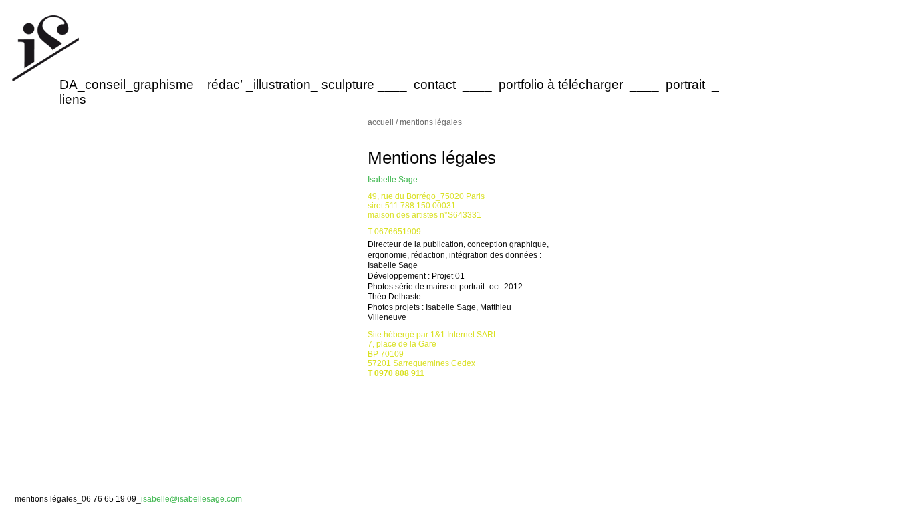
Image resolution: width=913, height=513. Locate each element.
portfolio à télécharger (561, 84)
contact (435, 84)
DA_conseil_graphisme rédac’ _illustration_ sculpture (218, 84)
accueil (382, 122)
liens (72, 99)
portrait (685, 84)
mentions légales (46, 499)
